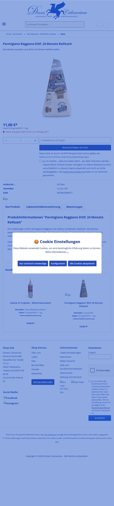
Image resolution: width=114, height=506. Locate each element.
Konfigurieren (58, 263)
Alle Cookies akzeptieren (82, 263)
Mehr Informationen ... (57, 251)
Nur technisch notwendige (32, 263)
